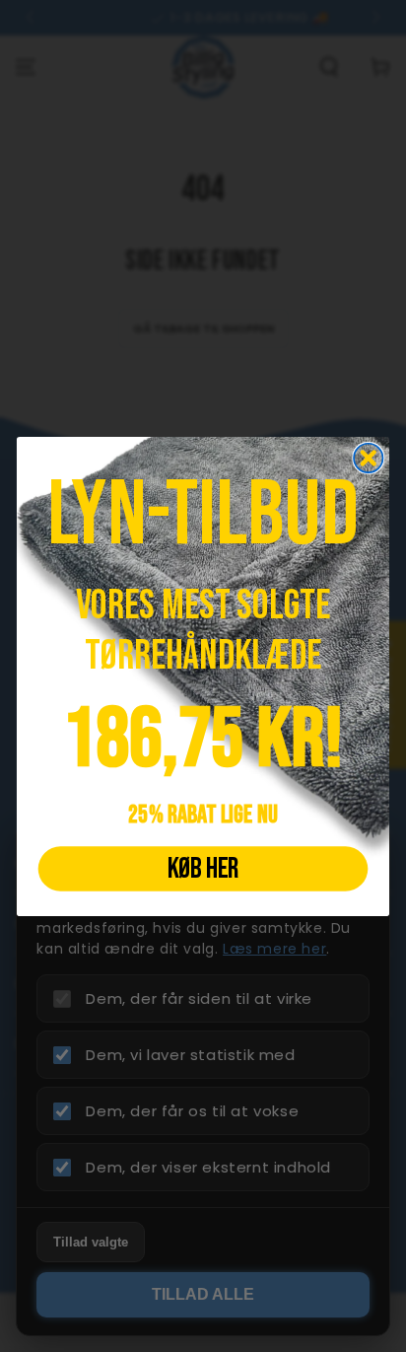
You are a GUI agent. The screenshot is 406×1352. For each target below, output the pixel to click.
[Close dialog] (368, 457)
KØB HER (203, 868)
